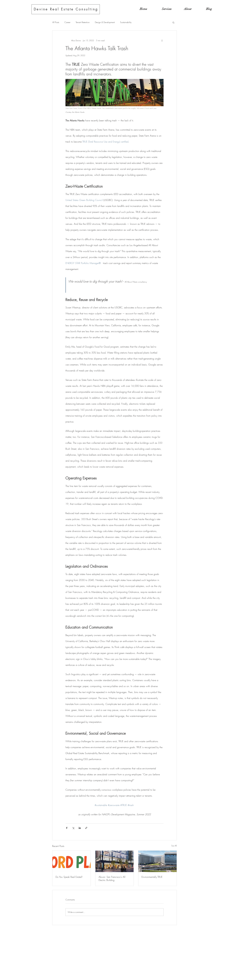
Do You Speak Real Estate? (69, 876)
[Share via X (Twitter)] (73, 828)
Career (67, 22)
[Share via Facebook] (66, 828)
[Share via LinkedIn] (79, 828)
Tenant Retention (83, 22)
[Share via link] (86, 828)
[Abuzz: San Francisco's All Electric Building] (114, 861)
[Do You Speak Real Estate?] (71, 861)
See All (174, 845)
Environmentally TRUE (152, 876)
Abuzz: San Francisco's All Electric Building (112, 878)
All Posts (55, 22)
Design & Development (105, 22)
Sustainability (125, 22)
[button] (173, 22)
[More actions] (162, 40)
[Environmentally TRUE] (157, 861)
